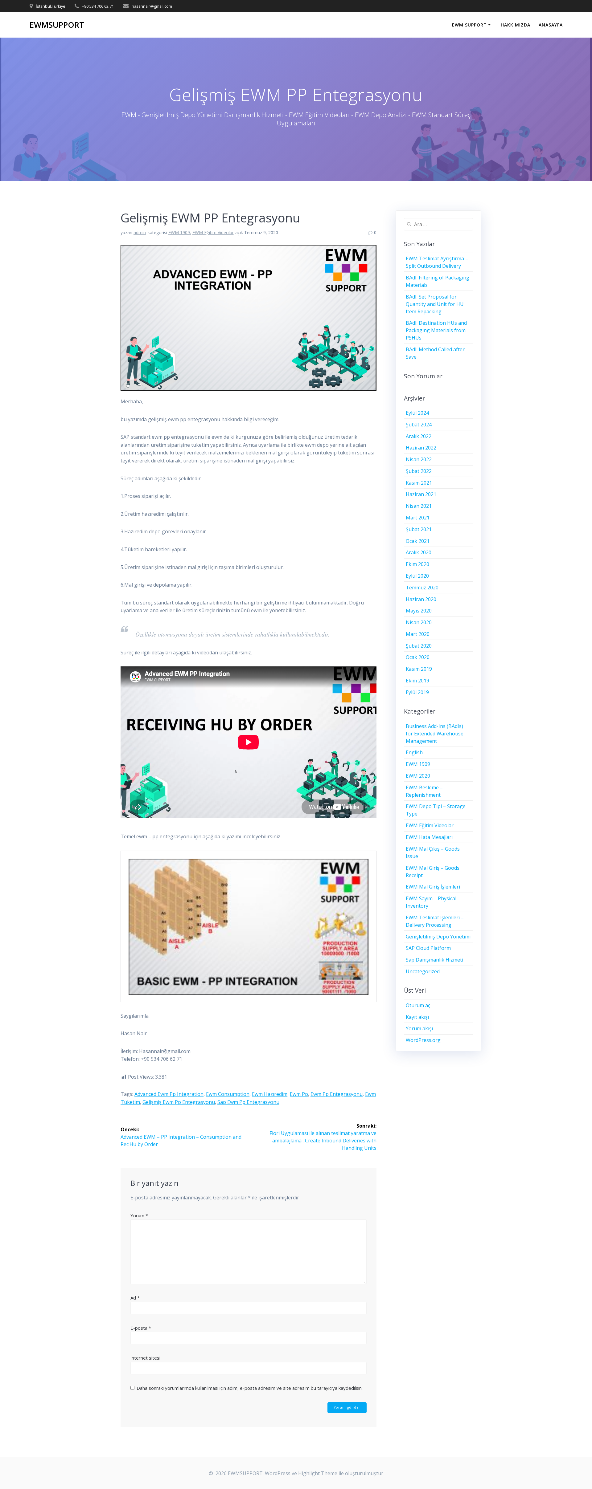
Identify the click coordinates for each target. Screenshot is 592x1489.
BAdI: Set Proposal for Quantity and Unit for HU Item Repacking (435, 304)
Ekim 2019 (417, 680)
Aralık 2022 (418, 436)
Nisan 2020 (419, 622)
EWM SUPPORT (469, 25)
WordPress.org (423, 1040)
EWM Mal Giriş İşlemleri (433, 886)
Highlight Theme (317, 1473)
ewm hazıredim (269, 1094)
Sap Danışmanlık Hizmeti (434, 959)
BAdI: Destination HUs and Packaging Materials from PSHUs (436, 330)
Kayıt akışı (417, 1017)
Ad (135, 1298)
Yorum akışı (419, 1028)
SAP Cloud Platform (428, 948)
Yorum (139, 1215)
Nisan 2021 (419, 505)
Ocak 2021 (418, 541)
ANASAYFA (551, 25)
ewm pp (299, 1094)
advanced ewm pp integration (169, 1094)
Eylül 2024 (417, 412)
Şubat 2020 (419, 645)
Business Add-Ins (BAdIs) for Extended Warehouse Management (434, 733)
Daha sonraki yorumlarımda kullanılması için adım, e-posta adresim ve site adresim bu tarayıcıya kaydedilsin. (250, 1388)
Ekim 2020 (417, 564)
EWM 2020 (418, 775)
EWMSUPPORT (57, 25)
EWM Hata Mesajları (429, 837)
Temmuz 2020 (422, 587)
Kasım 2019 (419, 668)
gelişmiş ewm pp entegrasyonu (178, 1102)
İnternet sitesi (145, 1358)
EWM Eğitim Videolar (213, 232)
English (414, 752)
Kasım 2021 (419, 482)
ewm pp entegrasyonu (336, 1094)
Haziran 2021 (421, 494)
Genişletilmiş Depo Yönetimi (438, 936)
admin (140, 232)
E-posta (140, 1328)
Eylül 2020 (417, 575)
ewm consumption (227, 1094)
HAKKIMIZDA (515, 25)
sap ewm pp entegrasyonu (248, 1102)
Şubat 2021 (419, 529)
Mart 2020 (418, 634)
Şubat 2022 (419, 471)
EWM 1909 (179, 232)
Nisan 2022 (419, 459)
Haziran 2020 (421, 599)
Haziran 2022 (421, 447)
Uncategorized (423, 971)
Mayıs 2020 (419, 610)
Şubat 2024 (419, 424)
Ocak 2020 (418, 657)
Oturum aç (418, 1005)
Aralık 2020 (418, 552)
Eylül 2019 (417, 692)
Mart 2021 (418, 517)
